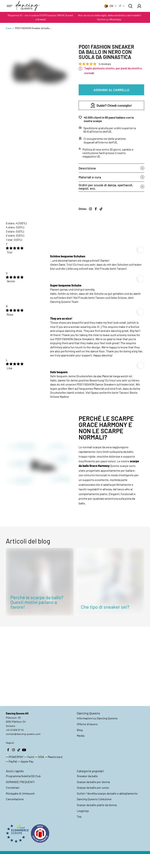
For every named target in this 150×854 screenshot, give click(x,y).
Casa (8, 28)
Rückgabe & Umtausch (20, 793)
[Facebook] (96, 209)
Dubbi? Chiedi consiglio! (114, 105)
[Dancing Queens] (28, 6)
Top (79, 816)
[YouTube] (24, 750)
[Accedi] (139, 6)
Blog (80, 730)
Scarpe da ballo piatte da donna (97, 805)
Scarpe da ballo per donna (93, 782)
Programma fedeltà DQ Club (23, 776)
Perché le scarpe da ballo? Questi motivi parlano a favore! (36, 602)
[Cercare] (130, 6)
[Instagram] (90, 209)
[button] (88, 63)
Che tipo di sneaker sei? (105, 607)
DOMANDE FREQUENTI (20, 782)
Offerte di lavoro (87, 724)
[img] (14, 248)
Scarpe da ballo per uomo (93, 787)
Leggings (83, 810)
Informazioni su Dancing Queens (97, 718)
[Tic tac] (101, 209)
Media (80, 735)
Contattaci (12, 787)
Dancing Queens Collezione (94, 799)
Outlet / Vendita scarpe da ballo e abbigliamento (107, 793)
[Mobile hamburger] (10, 6)
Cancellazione (15, 799)
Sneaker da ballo (87, 776)
